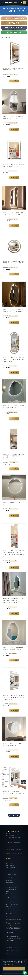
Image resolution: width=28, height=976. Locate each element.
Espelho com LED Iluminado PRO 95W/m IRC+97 (13, 69)
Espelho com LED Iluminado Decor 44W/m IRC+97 (13, 165)
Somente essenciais (14, 972)
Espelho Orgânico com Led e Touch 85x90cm (13, 407)
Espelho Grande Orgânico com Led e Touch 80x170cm (13, 310)
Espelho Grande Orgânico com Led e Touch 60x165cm (13, 214)
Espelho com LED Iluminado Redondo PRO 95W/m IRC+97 (13, 262)
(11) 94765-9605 (9, 932)
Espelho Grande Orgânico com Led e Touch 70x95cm (13, 648)
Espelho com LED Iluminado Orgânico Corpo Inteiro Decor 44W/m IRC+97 (13, 601)
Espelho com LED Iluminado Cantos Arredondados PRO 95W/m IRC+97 (13, 697)
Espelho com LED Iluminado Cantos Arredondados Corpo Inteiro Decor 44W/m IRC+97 (13, 553)
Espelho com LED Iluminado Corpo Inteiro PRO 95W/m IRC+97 (13, 456)
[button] (3, 3)
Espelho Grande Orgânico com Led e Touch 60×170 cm (13, 117)
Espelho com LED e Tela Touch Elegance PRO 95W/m (13, 793)
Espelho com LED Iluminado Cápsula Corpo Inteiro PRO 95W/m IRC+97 (13, 359)
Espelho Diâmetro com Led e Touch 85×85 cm (14, 503)
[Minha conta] (19, 2)
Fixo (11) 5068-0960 (10, 940)
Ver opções (14, 81)
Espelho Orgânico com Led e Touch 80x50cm (13, 744)
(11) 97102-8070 (17, 928)
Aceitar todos (14, 968)
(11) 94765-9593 (9, 928)
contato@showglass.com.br (12, 936)
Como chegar (9, 925)
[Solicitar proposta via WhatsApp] (25, 973)
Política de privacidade (8, 964)
